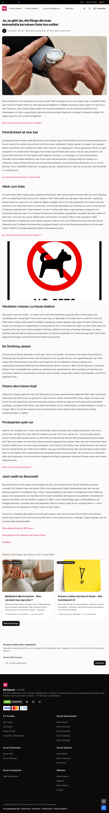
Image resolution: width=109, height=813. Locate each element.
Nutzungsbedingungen (11, 809)
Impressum (36, 809)
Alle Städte (8, 726)
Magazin (60, 781)
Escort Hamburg (63, 735)
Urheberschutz (47, 809)
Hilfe (82, 2)
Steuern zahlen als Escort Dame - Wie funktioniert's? (80, 598)
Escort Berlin (62, 722)
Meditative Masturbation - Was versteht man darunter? (23, 598)
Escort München (63, 726)
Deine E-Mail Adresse (12, 657)
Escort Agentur (63, 785)
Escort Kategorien (51, 8)
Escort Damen (15, 8)
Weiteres (69, 8)
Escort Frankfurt (63, 731)
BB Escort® (13, 804)
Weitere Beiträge (11, 623)
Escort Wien (8, 754)
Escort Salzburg (10, 758)
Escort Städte (31, 8)
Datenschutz (26, 809)
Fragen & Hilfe (9, 731)
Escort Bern (61, 763)
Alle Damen (8, 722)
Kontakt (60, 790)
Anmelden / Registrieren (13, 735)
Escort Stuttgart (63, 740)
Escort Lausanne (64, 758)
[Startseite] (4, 8)
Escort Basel (62, 754)
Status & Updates (60, 809)
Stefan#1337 (12, 31)
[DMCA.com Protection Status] (13, 702)
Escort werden (91, 2)
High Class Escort (10, 776)
